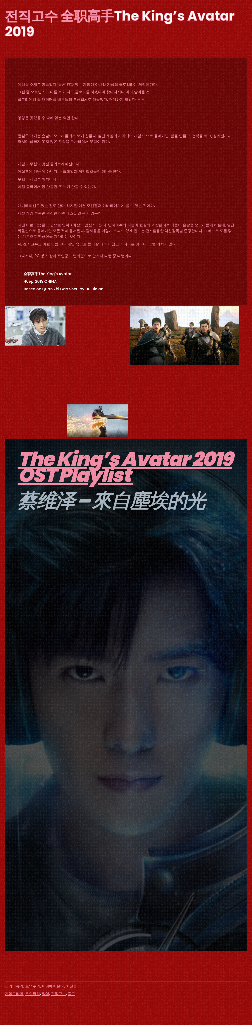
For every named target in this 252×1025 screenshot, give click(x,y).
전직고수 (58, 993)
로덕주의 (32, 986)
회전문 (71, 986)
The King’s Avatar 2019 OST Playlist (125, 467)
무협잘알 (32, 993)
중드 (71, 993)
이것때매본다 (53, 986)
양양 (45, 993)
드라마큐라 (14, 986)
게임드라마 (14, 993)
